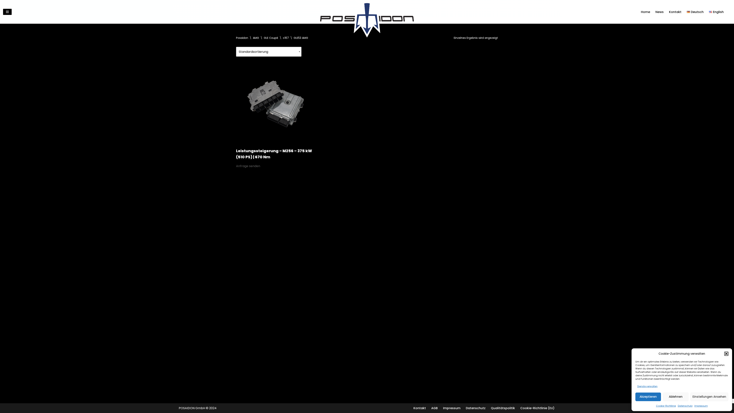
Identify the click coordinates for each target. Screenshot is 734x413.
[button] (726, 354)
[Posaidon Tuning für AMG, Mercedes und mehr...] (367, 12)
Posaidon (242, 38)
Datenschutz (685, 405)
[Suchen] (727, 12)
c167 (286, 38)
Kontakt (675, 12)
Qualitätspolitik (503, 408)
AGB (434, 408)
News (659, 12)
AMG (256, 38)
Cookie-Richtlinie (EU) (537, 408)
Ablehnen (676, 397)
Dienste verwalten (647, 386)
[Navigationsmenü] (7, 12)
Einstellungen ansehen (709, 397)
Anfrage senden (248, 166)
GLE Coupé (271, 38)
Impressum (701, 405)
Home (645, 12)
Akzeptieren (648, 397)
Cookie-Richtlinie (666, 405)
